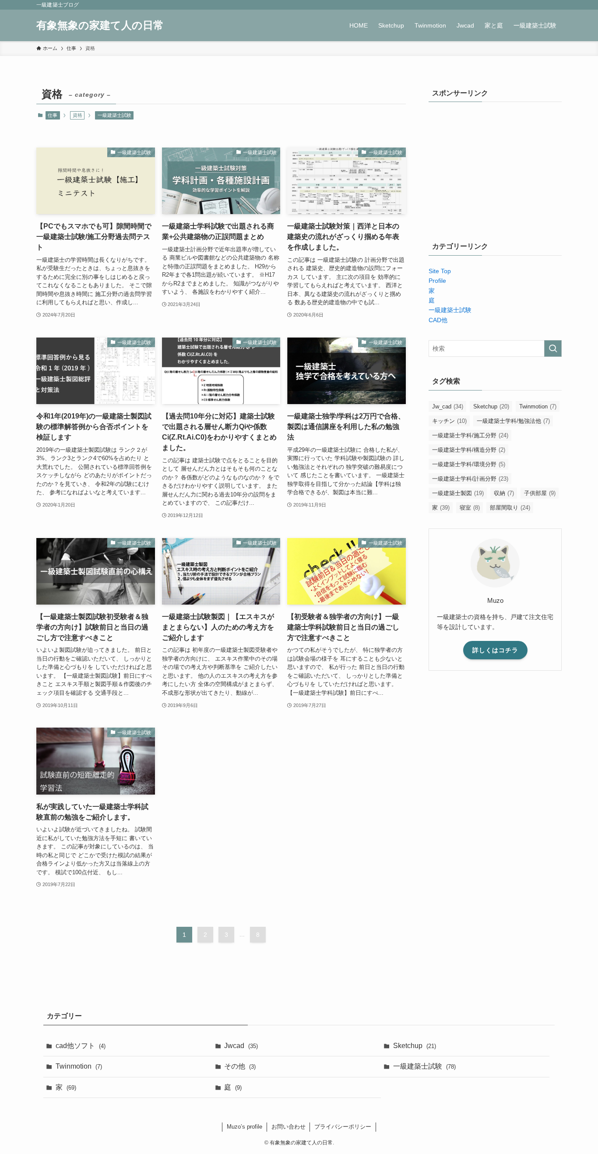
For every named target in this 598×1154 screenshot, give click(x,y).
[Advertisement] (495, 167)
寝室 (470, 507)
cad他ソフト (81, 1045)
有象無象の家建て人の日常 (100, 25)
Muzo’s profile (244, 1126)
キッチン (449, 421)
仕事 (52, 115)
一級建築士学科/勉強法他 (513, 421)
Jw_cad (447, 406)
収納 (504, 493)
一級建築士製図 (458, 493)
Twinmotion (537, 406)
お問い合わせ (288, 1126)
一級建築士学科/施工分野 (470, 435)
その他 (240, 1066)
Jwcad (241, 1045)
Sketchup (491, 406)
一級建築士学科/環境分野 (468, 464)
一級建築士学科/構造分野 (468, 450)
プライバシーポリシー (342, 1126)
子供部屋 (540, 493)
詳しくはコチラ (495, 650)
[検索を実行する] (553, 348)
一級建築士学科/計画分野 (470, 478)
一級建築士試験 (114, 115)
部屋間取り (510, 507)
